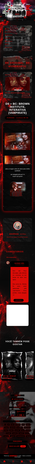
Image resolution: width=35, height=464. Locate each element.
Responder (18, 300)
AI (5, 424)
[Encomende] (13, 461)
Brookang (28, 430)
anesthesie (19, 117)
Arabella (28, 424)
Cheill (27, 433)
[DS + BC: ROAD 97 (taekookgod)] (12, 380)
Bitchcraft (17, 430)
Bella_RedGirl (27, 427)
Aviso (18, 427)
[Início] (4, 461)
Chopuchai (6, 436)
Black (23, 430)
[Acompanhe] (22, 461)
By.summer (8, 433)
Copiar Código (18, 399)
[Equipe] (30, 461)
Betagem (6, 430)
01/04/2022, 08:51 (19, 264)
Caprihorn (15, 433)
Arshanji (6, 427)
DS (27, 117)
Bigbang (11, 430)
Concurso (28, 436)
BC (24, 117)
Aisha (23, 424)
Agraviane (18, 424)
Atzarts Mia (12, 427)
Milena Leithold (13, 455)
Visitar (24, 446)
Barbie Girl (19, 263)
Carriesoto (21, 433)
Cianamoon (12, 436)
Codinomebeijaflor (20, 436)
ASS (8, 424)
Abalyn (12, 424)
